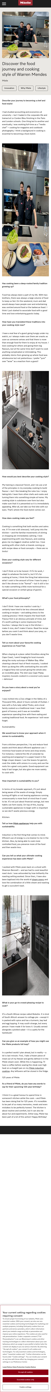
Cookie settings (25, 1387)
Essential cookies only (25, 1380)
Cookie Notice (30, 1367)
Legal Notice (7, 1367)
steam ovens (38, 880)
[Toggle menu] (4, 3)
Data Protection (19, 1367)
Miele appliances (21, 824)
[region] (25, 1348)
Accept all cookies (25, 1372)
